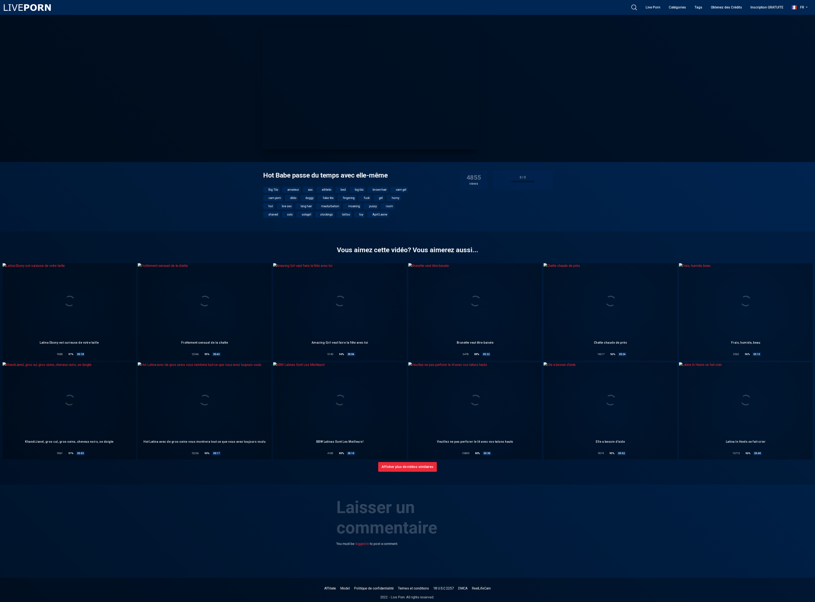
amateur (293, 189)
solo (290, 214)
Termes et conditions (413, 588)
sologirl (306, 214)
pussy (372, 206)
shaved (273, 214)
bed (343, 189)
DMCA (463, 588)
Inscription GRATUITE (766, 7)
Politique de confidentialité (374, 588)
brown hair (379, 189)
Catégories (677, 7)
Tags (698, 7)
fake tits (328, 198)
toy (361, 214)
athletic (326, 189)
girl (380, 198)
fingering (348, 198)
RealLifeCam (481, 588)
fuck (366, 198)
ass (310, 189)
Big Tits (273, 189)
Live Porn (653, 7)
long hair (306, 206)
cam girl (400, 189)
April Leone (379, 214)
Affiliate (330, 588)
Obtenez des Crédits (726, 7)
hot (270, 206)
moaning (354, 206)
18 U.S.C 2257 (443, 588)
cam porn (274, 198)
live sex (286, 206)
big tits (359, 189)
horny (395, 198)
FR (801, 7)
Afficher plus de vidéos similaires (407, 467)
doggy (309, 198)
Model (345, 588)
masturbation (329, 206)
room (389, 206)
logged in (362, 544)
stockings (326, 214)
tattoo (345, 214)
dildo (292, 198)
